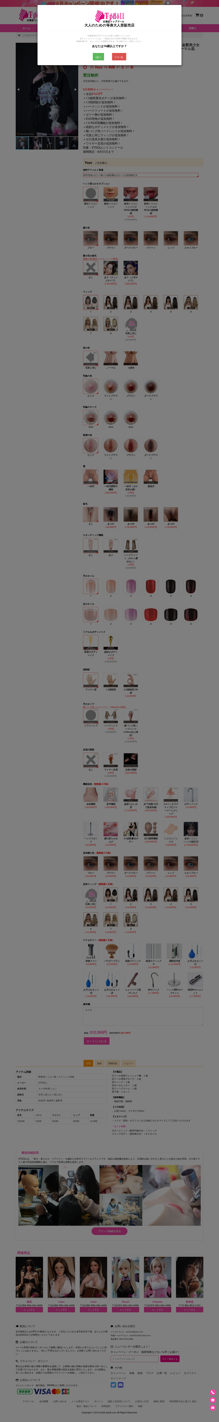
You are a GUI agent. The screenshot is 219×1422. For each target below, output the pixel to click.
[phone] (213, 1392)
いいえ (119, 57)
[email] (213, 1400)
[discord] (213, 1408)
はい (98, 57)
